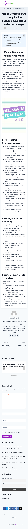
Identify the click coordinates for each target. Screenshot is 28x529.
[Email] (20, 508)
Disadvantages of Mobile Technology (11, 44)
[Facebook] (4, 508)
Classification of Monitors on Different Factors (7, 346)
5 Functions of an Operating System (21, 345)
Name (5, 414)
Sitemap (14, 517)
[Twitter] (7, 508)
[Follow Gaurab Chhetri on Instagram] (15, 335)
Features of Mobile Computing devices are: (13, 39)
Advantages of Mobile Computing (13, 42)
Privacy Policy (20, 515)
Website (5, 427)
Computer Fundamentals (14, 10)
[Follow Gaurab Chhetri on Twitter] (13, 335)
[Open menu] (25, 3)
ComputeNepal (18, 525)
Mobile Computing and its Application (13, 37)
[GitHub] (15, 508)
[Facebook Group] (12, 508)
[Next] (24, 368)
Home (5, 515)
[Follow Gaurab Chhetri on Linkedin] (18, 335)
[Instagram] (10, 508)
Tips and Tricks (5, 498)
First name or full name (7, 478)
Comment (6, 394)
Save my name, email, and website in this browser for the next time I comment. (13, 431)
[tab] (11, 375)
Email (4, 420)
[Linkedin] (18, 508)
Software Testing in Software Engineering (12, 452)
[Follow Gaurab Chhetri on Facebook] (10, 335)
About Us (12, 515)
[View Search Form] (22, 3)
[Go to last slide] (4, 368)
